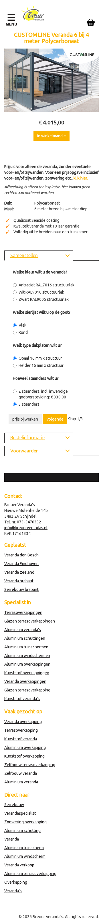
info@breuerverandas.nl (25, 527)
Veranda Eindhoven (21, 563)
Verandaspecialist (20, 813)
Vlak (22, 325)
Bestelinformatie (27, 437)
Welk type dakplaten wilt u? (37, 345)
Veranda (11, 839)
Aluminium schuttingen (24, 638)
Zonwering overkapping (25, 822)
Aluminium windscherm (24, 856)
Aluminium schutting (22, 830)
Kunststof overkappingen (26, 672)
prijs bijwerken (25, 419)
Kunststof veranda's (22, 698)
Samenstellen (24, 255)
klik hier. (81, 178)
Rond (23, 332)
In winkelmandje (51, 136)
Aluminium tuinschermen (26, 647)
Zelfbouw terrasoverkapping (29, 764)
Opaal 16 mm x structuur (40, 358)
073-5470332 (29, 522)
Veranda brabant (18, 581)
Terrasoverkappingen (23, 612)
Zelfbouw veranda (20, 773)
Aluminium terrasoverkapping (30, 873)
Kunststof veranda (20, 739)
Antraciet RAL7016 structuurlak (46, 285)
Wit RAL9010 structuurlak (41, 292)
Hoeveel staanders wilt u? (36, 378)
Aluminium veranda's (22, 629)
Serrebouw (14, 804)
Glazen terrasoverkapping (27, 690)
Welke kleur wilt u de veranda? (40, 272)
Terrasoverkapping (21, 730)
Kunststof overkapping (24, 756)
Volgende (55, 419)
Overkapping (15, 882)
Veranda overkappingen (25, 681)
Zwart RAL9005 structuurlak (44, 299)
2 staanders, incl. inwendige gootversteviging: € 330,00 (43, 394)
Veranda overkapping (23, 721)
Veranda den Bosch (21, 555)
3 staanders (29, 404)
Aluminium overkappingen (27, 664)
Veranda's (13, 891)
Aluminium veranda (21, 782)
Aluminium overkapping (25, 747)
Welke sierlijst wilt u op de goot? (41, 312)
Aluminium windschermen (27, 655)
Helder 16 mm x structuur (41, 365)
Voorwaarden (24, 450)
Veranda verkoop (19, 865)
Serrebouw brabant (21, 589)
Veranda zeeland (19, 572)
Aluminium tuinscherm (24, 847)
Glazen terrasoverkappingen (29, 621)
